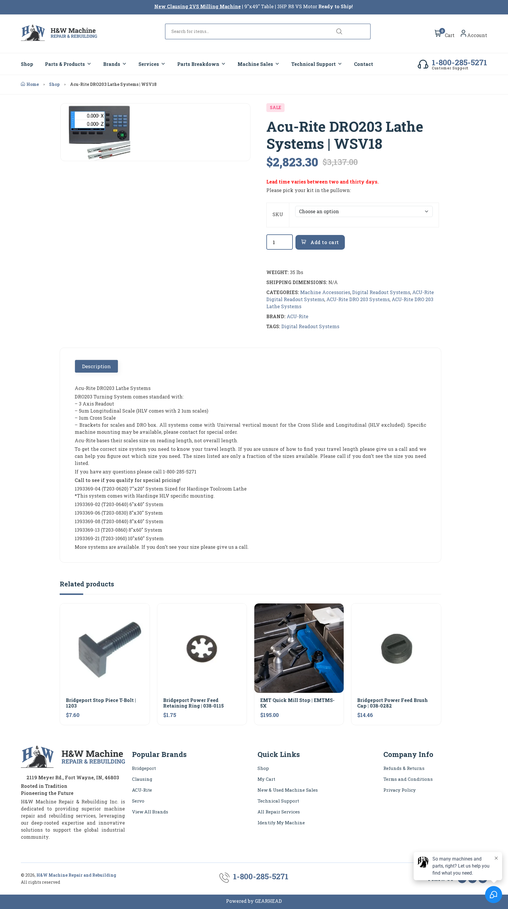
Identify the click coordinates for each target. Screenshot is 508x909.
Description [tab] (96, 366)
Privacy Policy (399, 790)
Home (32, 84)
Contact (363, 64)
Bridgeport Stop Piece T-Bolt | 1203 (101, 703)
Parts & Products (65, 64)
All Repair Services (279, 812)
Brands (111, 64)
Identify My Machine (281, 822)
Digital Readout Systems (381, 292)
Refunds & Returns (404, 768)
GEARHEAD (268, 901)
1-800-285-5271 (459, 62)
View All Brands (150, 812)
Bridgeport (144, 768)
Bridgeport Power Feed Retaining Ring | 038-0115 (193, 703)
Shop (27, 64)
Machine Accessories (325, 292)
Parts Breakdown (198, 64)
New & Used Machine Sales (288, 790)
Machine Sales (255, 64)
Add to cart (324, 242)
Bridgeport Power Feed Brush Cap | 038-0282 (392, 703)
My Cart (266, 779)
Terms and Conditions (408, 779)
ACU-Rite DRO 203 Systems (358, 299)
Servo (138, 801)
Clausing (142, 779)
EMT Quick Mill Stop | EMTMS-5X (297, 703)
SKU (278, 214)
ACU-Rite (297, 316)
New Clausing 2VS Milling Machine (197, 6)
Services (148, 64)
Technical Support (313, 64)
